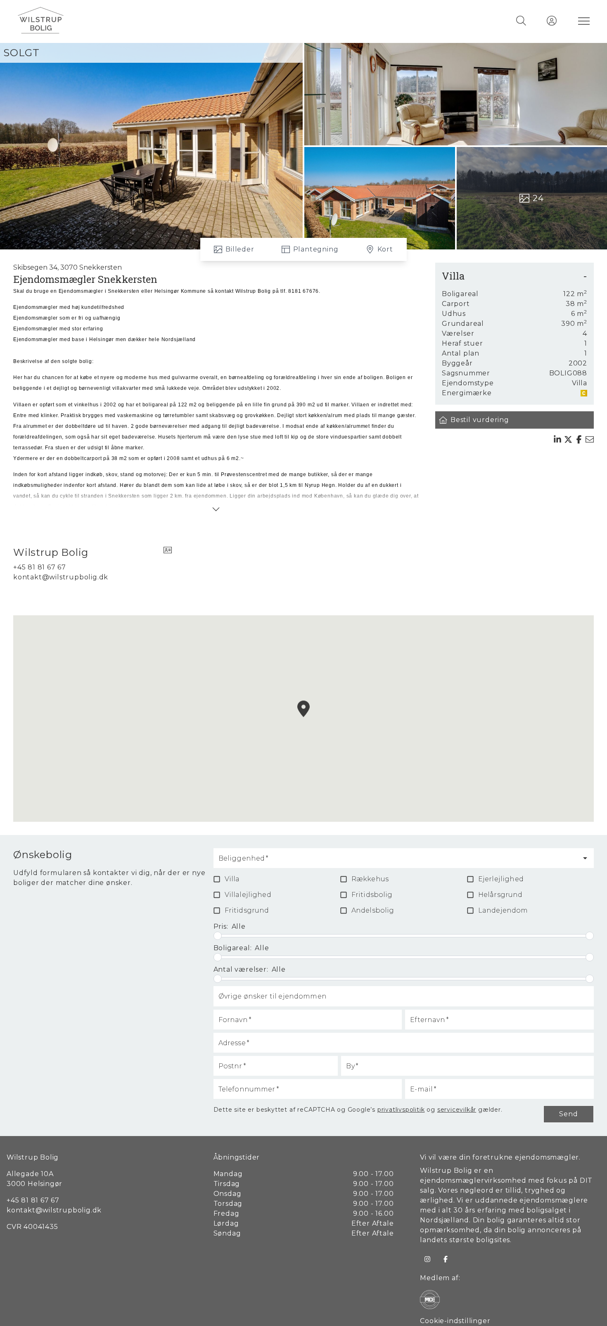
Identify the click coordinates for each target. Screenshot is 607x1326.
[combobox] (397, 862)
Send (568, 1114)
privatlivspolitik (401, 1109)
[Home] (160, 20)
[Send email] (590, 439)
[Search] (521, 20)
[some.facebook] (445, 1259)
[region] (303, 718)
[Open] (585, 858)
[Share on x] (568, 439)
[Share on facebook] (579, 439)
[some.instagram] (427, 1259)
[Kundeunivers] (551, 20)
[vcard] (168, 552)
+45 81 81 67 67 (39, 567)
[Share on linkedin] (557, 439)
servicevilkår (456, 1109)
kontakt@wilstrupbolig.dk (60, 577)
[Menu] (582, 20)
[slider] (217, 936)
